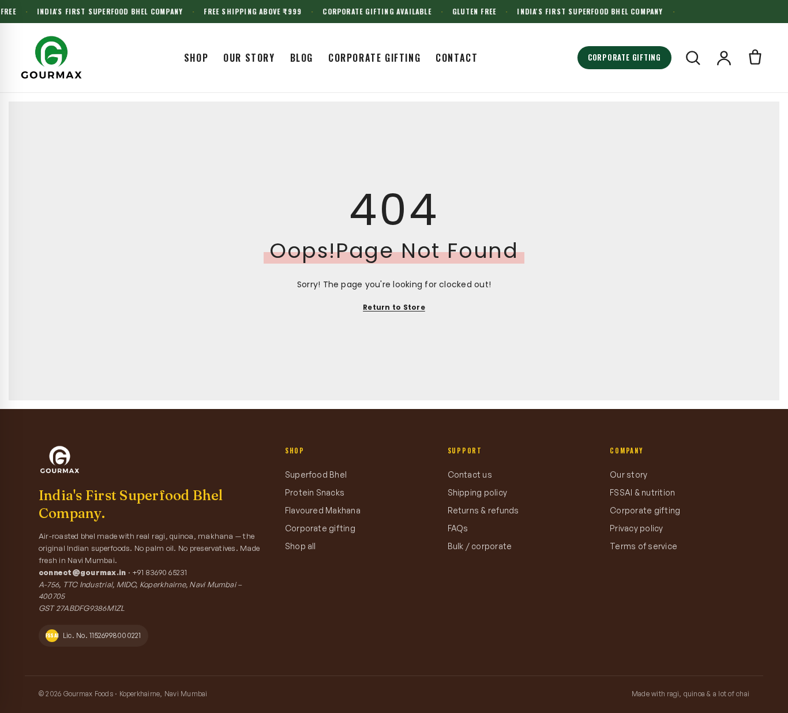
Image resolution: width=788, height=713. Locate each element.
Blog (301, 58)
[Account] (724, 57)
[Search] (692, 57)
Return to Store (394, 307)
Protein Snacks (314, 492)
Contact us (470, 474)
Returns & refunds (483, 510)
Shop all (300, 546)
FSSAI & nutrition (642, 492)
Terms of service (643, 546)
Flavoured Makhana (323, 510)
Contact (457, 58)
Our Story (249, 58)
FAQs (458, 528)
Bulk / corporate (480, 546)
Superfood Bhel (316, 474)
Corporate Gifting (374, 58)
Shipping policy (478, 492)
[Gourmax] (51, 57)
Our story (628, 474)
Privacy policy (636, 528)
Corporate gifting (320, 528)
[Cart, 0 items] (755, 57)
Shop (196, 58)
